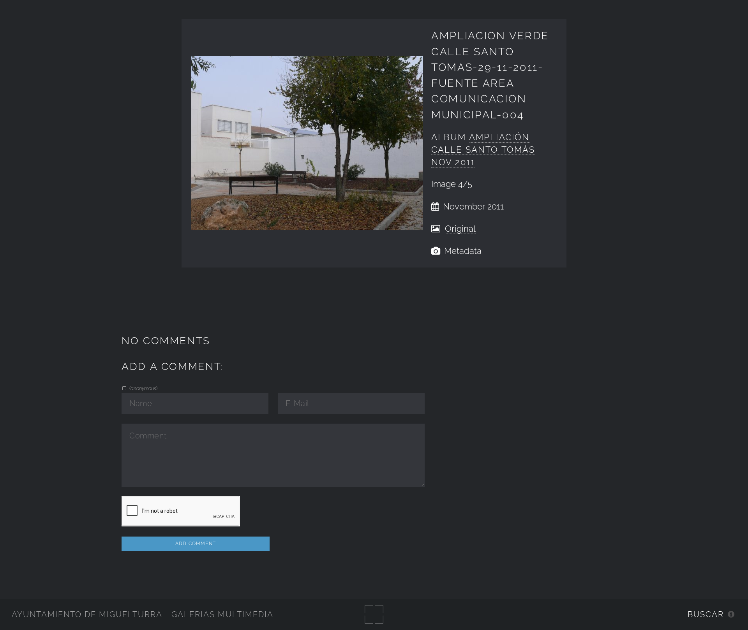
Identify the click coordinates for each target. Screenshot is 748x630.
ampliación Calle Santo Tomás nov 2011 (483, 149)
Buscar (706, 614)
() (142, 388)
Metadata (463, 251)
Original (460, 229)
